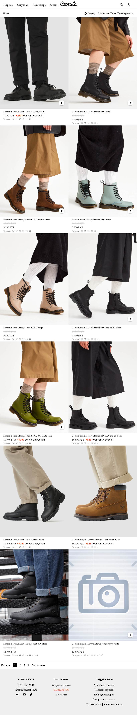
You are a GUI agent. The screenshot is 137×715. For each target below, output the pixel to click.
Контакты (61, 694)
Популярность (124, 13)
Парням (8, 5)
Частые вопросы (104, 689)
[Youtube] (24, 694)
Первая (5, 665)
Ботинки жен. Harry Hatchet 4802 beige (23, 327)
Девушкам (23, 5)
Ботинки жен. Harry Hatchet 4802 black (91, 111)
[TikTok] (31, 694)
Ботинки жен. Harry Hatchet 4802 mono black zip (96, 327)
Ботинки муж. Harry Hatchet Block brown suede (96, 539)
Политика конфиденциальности (104, 704)
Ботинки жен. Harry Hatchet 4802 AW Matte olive (27, 435)
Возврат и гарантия (104, 699)
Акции (54, 5)
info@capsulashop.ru (26, 689)
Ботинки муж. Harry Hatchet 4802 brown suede (95, 643)
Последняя (38, 665)
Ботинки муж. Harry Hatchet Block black (23, 539)
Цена (113, 13)
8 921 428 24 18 (26, 685)
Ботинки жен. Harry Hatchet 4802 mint (91, 219)
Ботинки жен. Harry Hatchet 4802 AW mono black (97, 435)
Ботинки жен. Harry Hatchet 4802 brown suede (26, 219)
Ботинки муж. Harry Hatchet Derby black (23, 111)
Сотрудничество (61, 685)
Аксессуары (39, 5)
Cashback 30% (61, 689)
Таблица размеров (104, 694)
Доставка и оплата (104, 685)
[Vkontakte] (17, 694)
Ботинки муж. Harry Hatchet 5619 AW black (25, 643)
